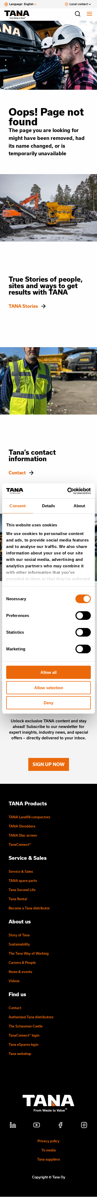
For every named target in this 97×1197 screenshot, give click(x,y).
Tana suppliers (48, 1159)
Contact (17, 473)
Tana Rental (18, 899)
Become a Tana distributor (29, 908)
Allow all (48, 672)
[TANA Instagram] (84, 1126)
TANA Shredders (22, 826)
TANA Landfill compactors (29, 817)
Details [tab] (48, 505)
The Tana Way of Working (29, 953)
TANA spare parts (23, 880)
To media (48, 1150)
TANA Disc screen (23, 835)
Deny (48, 703)
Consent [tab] (17, 505)
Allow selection (48, 687)
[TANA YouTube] (36, 1126)
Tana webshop (20, 1053)
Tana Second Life (22, 890)
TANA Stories (23, 306)
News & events (20, 972)
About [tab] (79, 505)
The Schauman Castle (26, 1026)
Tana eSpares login (23, 1044)
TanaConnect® (20, 844)
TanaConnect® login (24, 1035)
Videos (14, 981)
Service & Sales (21, 871)
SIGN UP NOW (49, 764)
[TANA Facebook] (60, 1126)
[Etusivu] (19, 15)
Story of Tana (19, 935)
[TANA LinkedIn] (13, 1126)
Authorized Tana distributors (31, 1017)
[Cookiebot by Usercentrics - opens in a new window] (68, 490)
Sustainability (19, 944)
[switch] (83, 615)
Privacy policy (48, 1141)
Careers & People (22, 962)
